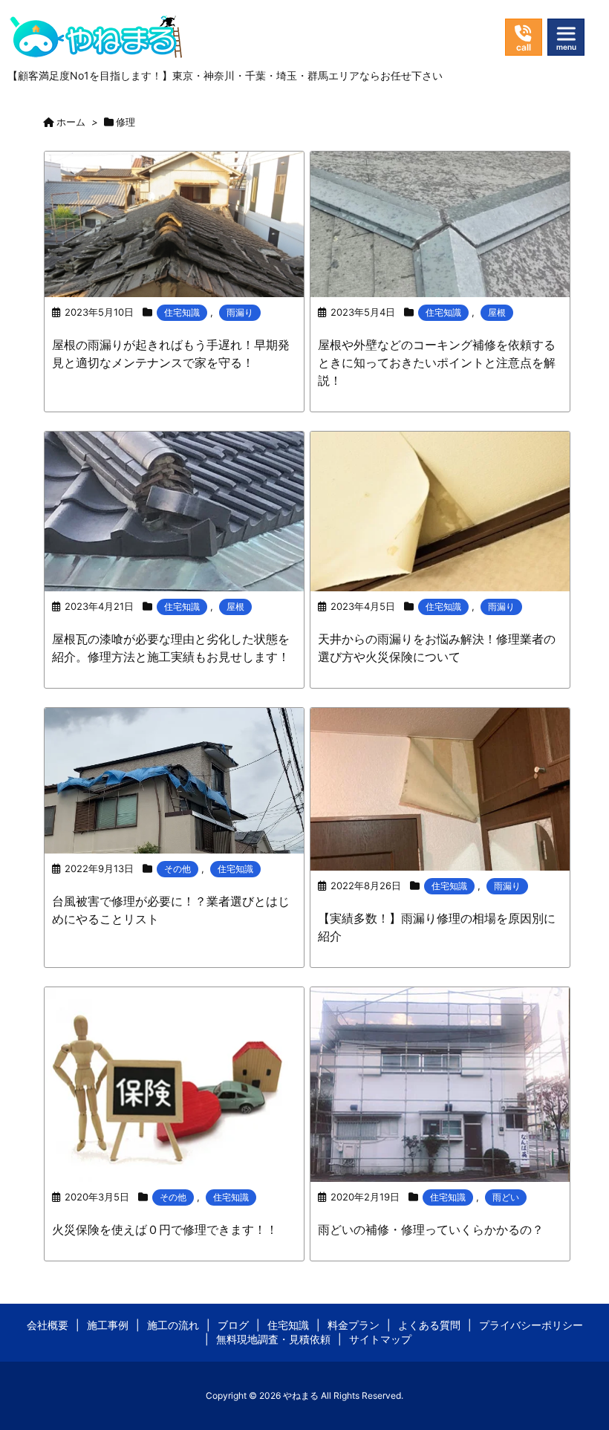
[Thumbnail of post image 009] (440, 222)
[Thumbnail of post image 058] (174, 510)
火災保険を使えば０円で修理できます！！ (165, 1229)
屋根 (497, 312)
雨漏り (240, 312)
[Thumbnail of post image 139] (174, 779)
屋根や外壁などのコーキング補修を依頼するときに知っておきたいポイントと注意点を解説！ (437, 362)
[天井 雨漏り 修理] (440, 510)
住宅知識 (182, 312)
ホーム (70, 122)
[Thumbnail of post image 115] (174, 222)
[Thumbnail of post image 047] (174, 1083)
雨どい (505, 1197)
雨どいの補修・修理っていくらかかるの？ (431, 1229)
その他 (177, 868)
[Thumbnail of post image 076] (440, 787)
